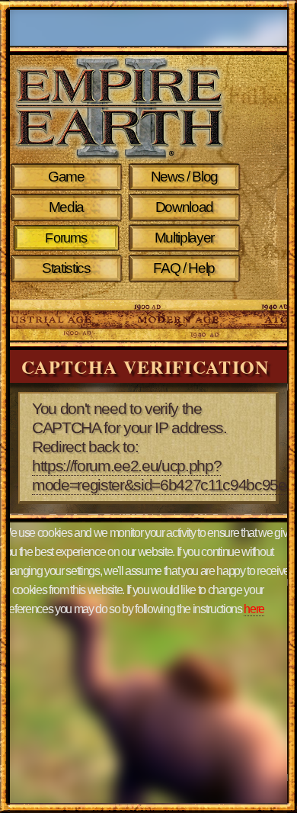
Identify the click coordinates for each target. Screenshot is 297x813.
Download (184, 207)
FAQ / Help (184, 268)
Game (66, 177)
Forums (66, 238)
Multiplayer (184, 238)
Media (66, 207)
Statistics (66, 268)
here (254, 609)
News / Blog (184, 177)
